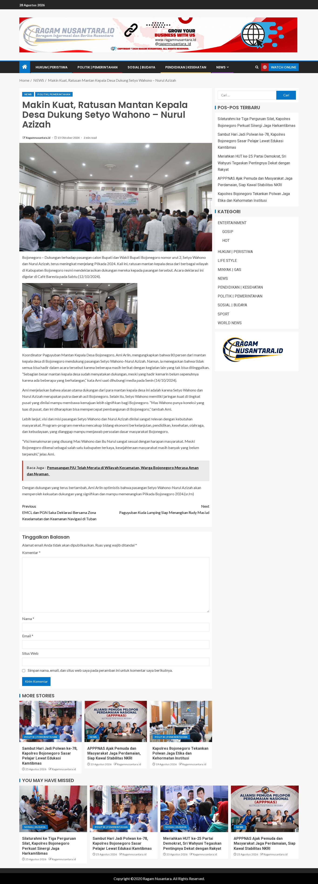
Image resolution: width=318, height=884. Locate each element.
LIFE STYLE (227, 260)
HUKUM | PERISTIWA (52, 67)
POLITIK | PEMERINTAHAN (98, 67)
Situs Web (30, 653)
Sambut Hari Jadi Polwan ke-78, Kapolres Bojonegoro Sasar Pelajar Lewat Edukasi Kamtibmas (251, 141)
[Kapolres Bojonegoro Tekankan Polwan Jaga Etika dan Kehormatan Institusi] (181, 721)
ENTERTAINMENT (232, 222)
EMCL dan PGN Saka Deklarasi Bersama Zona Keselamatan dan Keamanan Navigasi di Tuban (59, 512)
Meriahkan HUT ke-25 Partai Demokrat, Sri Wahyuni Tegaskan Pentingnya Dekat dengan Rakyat (254, 163)
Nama (28, 618)
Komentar (31, 552)
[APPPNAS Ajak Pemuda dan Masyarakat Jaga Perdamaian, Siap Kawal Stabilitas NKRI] (116, 721)
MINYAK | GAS (229, 269)
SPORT (223, 314)
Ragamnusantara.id (38, 137)
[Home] (24, 67)
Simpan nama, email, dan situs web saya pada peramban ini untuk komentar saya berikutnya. (100, 670)
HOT (226, 240)
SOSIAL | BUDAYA (141, 67)
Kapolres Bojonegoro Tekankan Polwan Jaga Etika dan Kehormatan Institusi (180, 753)
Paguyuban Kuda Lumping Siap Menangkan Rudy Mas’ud (164, 509)
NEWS (221, 67)
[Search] (257, 67)
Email (27, 636)
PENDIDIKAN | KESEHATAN (185, 67)
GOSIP (227, 231)
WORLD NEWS (230, 323)
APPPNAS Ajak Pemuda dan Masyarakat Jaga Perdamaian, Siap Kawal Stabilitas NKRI (114, 753)
